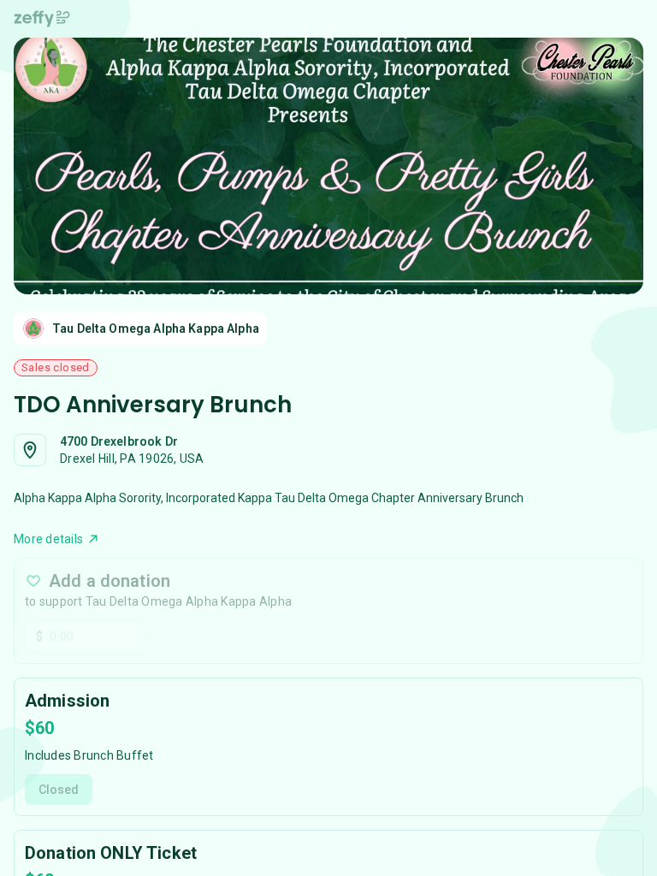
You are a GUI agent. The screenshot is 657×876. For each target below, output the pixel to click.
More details (48, 539)
